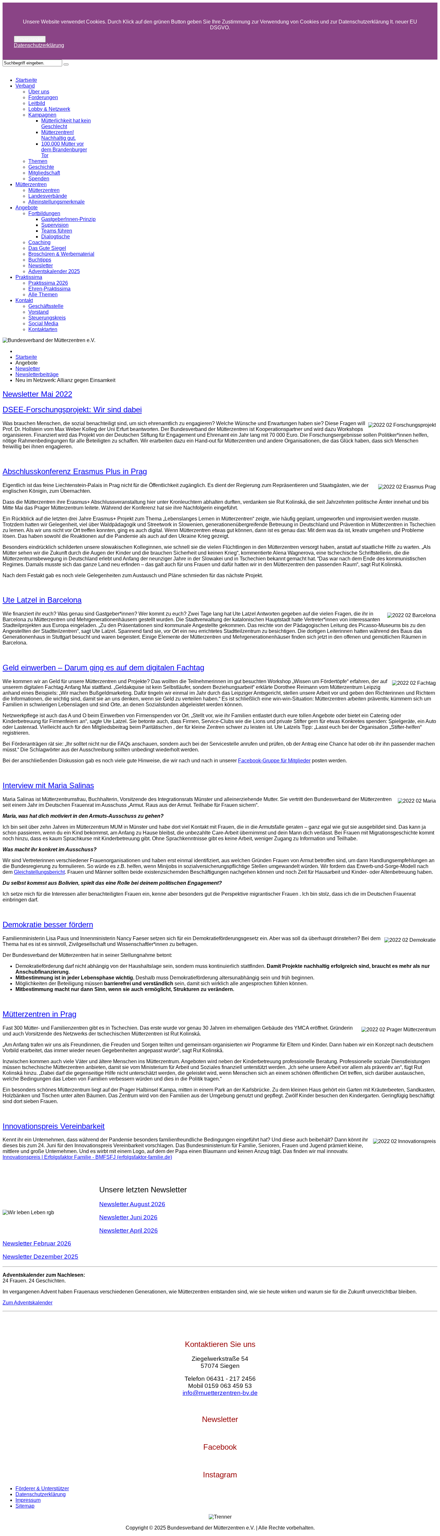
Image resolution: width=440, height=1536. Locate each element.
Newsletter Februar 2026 (37, 1243)
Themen (37, 161)
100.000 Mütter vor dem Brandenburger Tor (64, 149)
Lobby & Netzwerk (49, 109)
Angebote (26, 207)
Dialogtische (55, 236)
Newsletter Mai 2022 (37, 394)
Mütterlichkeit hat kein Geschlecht (66, 123)
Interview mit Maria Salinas (48, 785)
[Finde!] (66, 64)
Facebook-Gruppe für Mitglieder (274, 760)
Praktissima (28, 277)
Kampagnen (42, 115)
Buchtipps (39, 259)
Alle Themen (43, 294)
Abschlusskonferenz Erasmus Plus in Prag (75, 471)
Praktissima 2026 (48, 283)
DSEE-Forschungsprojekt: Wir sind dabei (72, 409)
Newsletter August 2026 (132, 1204)
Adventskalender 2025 (54, 271)
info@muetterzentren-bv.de (220, 1392)
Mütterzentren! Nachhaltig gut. (58, 135)
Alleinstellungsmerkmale (56, 202)
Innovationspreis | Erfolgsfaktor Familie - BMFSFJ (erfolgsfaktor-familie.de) (87, 1157)
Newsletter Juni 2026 (128, 1217)
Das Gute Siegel (47, 248)
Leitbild (36, 103)
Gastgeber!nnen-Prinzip (68, 219)
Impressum (28, 1500)
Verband (25, 86)
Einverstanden (29, 39)
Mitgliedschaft (44, 173)
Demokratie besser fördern (48, 924)
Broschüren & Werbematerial (61, 254)
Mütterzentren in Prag (39, 1014)
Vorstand (38, 312)
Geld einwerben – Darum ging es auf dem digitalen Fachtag (103, 667)
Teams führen (56, 231)
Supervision (55, 225)
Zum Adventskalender (28, 1302)
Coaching (39, 242)
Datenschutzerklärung (39, 45)
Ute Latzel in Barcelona (42, 600)
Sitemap (24, 1506)
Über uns (38, 91)
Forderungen (43, 97)
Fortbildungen (44, 213)
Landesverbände (47, 196)
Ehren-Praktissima (49, 288)
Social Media (43, 323)
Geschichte (41, 167)
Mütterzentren (31, 184)
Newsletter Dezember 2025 (40, 1256)
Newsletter (40, 265)
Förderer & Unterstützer (42, 1488)
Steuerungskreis (47, 317)
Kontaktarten (42, 329)
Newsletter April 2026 (128, 1230)
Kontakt (24, 300)
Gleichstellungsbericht (39, 872)
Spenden (38, 178)
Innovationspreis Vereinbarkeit (54, 1126)
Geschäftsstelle (45, 306)
